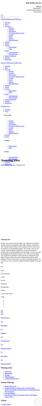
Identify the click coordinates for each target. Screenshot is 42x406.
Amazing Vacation (6, 348)
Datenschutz (8, 373)
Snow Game (4, 356)
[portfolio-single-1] (2, 314)
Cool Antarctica (5, 341)
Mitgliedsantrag (9, 377)
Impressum (8, 371)
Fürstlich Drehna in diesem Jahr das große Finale (20, 388)
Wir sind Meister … (11, 393)
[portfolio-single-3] (2, 310)
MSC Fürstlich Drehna (8, 165)
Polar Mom (4, 325)
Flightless (3, 333)
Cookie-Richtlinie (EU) (12, 378)
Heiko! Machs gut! (10, 386)
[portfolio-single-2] (2, 312)
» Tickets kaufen (6, 404)
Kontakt (7, 375)
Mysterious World (6, 364)
